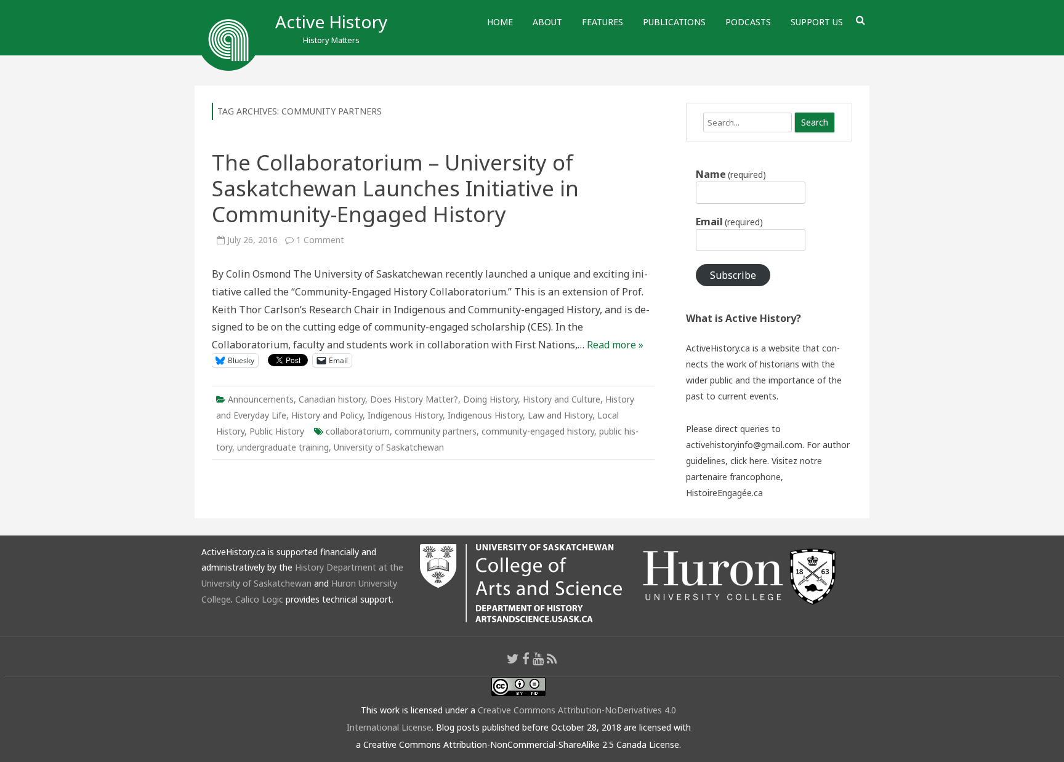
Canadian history (332, 399)
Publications (674, 22)
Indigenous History (405, 415)
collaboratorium (358, 431)
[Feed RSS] (552, 658)
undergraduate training (283, 447)
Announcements (261, 399)
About (547, 22)
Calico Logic (259, 599)
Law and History (560, 415)
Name (731, 174)
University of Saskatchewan (389, 447)
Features (602, 22)
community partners (436, 431)
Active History (331, 21)
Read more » (615, 344)
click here (748, 461)
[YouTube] (538, 658)
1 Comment (320, 240)
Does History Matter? (414, 399)
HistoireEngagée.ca (724, 493)
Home (500, 22)
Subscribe (733, 275)
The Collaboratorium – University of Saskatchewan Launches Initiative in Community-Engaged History (395, 188)
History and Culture (561, 399)
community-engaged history (538, 431)
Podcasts (748, 22)
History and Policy (327, 415)
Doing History (490, 399)
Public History (276, 431)
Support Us (817, 22)
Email (729, 222)
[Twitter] (513, 658)
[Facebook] (526, 658)
